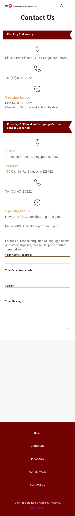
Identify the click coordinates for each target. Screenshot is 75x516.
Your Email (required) (18, 270)
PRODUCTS (37, 458)
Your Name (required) (18, 254)
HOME (37, 432)
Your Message (14, 301)
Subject (10, 285)
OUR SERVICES (37, 471)
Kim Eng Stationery (27, 502)
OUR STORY (37, 445)
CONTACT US (37, 484)
